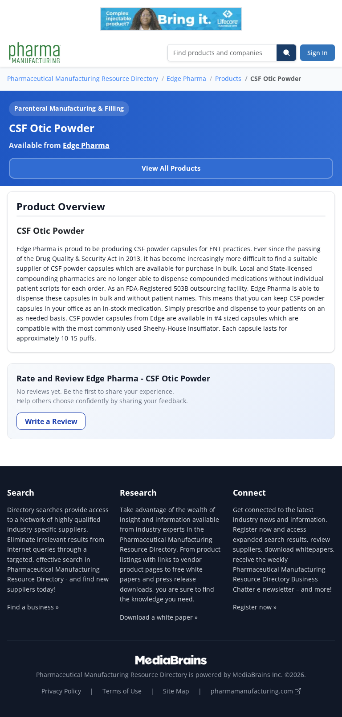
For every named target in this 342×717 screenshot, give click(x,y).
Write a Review (51, 421)
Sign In (317, 52)
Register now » (255, 607)
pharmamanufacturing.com (253, 691)
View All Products (171, 168)
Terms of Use (122, 691)
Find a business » (33, 607)
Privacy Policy (61, 691)
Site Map (176, 691)
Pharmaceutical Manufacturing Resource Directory (82, 78)
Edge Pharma (186, 78)
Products (228, 78)
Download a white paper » (159, 617)
